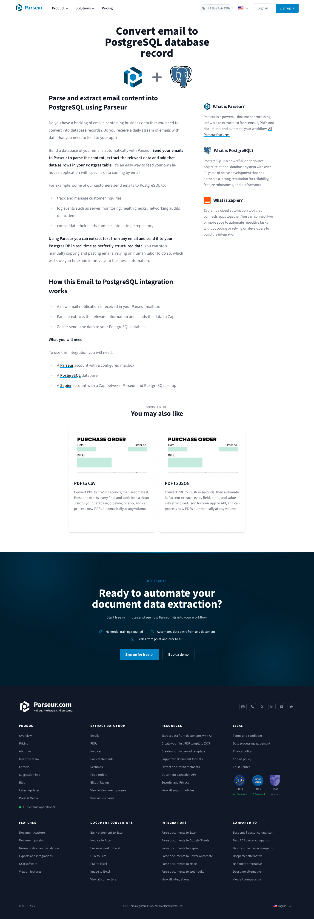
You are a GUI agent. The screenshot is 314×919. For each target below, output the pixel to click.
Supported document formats (182, 759)
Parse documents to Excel (179, 832)
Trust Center (241, 767)
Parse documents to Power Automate (187, 856)
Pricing (107, 8)
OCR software (28, 864)
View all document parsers (108, 790)
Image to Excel (100, 871)
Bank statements (102, 759)
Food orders (98, 775)
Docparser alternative (248, 856)
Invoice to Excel (100, 840)
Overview (25, 736)
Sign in (263, 8)
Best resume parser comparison (254, 848)
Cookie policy (242, 759)
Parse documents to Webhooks (183, 871)
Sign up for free (137, 654)
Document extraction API (179, 775)
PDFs (93, 743)
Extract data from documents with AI (187, 736)
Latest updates (29, 790)
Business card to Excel (105, 848)
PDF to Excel (98, 864)
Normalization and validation (39, 848)
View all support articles (178, 790)
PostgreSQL (70, 375)
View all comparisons (247, 879)
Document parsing (31, 840)
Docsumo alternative (247, 871)
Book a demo (178, 654)
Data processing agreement (251, 743)
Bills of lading (99, 782)
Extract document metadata (181, 767)
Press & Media (28, 798)
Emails (94, 736)
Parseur (66, 365)
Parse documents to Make (179, 864)
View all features (30, 871)
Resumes (96, 767)
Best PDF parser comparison (252, 840)
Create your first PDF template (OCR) (186, 743)
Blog (22, 782)
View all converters (103, 879)
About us (25, 751)
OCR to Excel (98, 856)
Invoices (96, 751)
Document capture (32, 832)
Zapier (65, 385)
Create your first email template (183, 751)
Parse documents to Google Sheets (185, 840)
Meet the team (29, 759)
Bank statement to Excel (106, 832)
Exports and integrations (36, 856)
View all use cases (102, 798)
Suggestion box (29, 775)
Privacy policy (242, 751)
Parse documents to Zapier (180, 848)
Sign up (285, 8)
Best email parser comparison (253, 832)
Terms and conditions (248, 736)
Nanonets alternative (247, 864)
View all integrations (175, 879)
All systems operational (39, 807)
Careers (24, 767)
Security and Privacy (175, 782)
